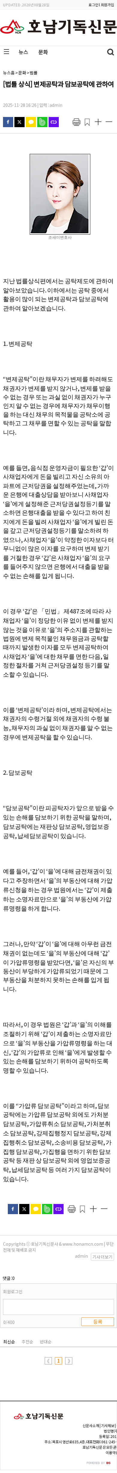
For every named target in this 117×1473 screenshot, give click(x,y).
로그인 (93, 4)
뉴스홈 (9, 73)
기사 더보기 (102, 1257)
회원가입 (107, 4)
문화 (43, 51)
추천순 (27, 1342)
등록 (97, 1321)
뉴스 (23, 51)
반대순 (46, 1342)
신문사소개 (90, 1425)
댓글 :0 (9, 1278)
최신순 (9, 1342)
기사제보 (107, 1425)
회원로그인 (12, 1292)
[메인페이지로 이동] (58, 40)
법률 (34, 73)
